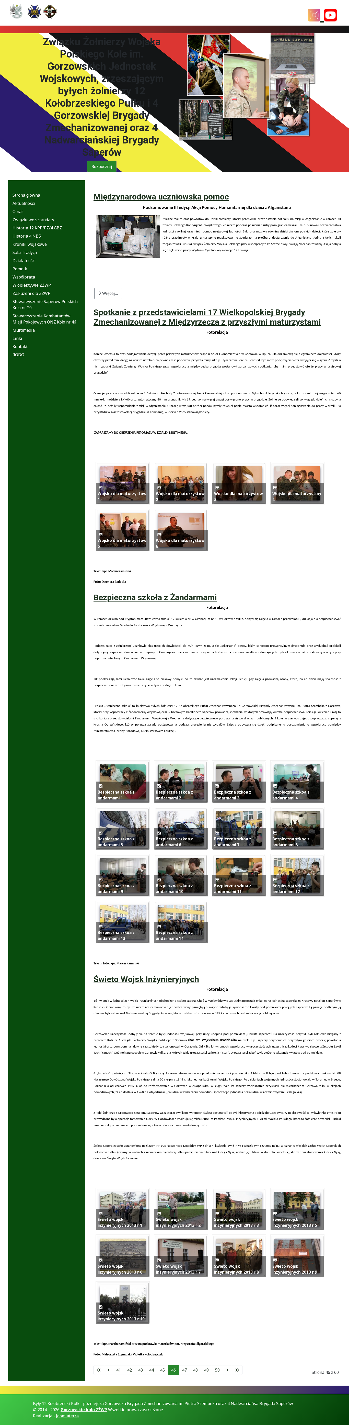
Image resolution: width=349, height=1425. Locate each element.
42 (129, 1370)
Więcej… (109, 293)
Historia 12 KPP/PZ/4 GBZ (37, 228)
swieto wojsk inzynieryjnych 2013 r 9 (294, 1269)
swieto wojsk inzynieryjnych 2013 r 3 (236, 1222)
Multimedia (24, 330)
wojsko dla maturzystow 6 (180, 543)
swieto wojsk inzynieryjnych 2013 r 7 (178, 1269)
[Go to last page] (237, 1370)
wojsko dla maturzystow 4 (296, 496)
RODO (18, 355)
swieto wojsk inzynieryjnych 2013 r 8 (236, 1269)
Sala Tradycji (25, 252)
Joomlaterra (67, 1416)
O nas (18, 211)
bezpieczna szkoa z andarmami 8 (290, 841)
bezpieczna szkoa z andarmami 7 (232, 841)
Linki (17, 338)
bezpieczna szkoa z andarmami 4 (290, 794)
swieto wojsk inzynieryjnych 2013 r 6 (120, 1269)
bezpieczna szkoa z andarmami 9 (116, 888)
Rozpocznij (101, 166)
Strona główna (26, 195)
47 (184, 1370)
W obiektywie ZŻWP (32, 285)
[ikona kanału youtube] (330, 15)
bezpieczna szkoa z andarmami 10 (174, 888)
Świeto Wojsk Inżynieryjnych (146, 979)
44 (151, 1370)
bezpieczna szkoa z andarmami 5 (116, 841)
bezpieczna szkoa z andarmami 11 (232, 888)
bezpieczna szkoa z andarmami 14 (174, 935)
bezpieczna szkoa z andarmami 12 (290, 888)
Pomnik (20, 269)
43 (140, 1370)
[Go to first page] (99, 1370)
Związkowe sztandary (33, 219)
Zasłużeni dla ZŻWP (31, 293)
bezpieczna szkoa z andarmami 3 (232, 794)
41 (118, 1370)
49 (206, 1370)
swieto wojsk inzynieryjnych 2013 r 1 (120, 1222)
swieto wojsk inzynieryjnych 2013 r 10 (121, 1315)
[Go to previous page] (108, 1370)
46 (173, 1370)
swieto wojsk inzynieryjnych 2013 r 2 (178, 1222)
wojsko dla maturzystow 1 (122, 496)
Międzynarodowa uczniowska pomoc (161, 197)
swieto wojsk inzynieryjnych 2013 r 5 (294, 1222)
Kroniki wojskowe (30, 244)
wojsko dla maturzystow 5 (122, 543)
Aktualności (24, 203)
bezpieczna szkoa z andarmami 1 (116, 794)
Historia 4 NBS (27, 236)
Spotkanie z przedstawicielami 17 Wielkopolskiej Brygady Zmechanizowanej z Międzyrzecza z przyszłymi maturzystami (207, 317)
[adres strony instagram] (316, 15)
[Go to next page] (227, 1370)
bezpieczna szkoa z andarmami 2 (174, 794)
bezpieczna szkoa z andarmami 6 (174, 841)
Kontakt (20, 346)
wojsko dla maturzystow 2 (180, 496)
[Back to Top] (340, 1412)
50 (217, 1370)
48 (195, 1370)
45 (162, 1370)
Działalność (24, 260)
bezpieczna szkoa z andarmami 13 (116, 935)
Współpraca (24, 277)
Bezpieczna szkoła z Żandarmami (155, 597)
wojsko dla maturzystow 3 (238, 496)
